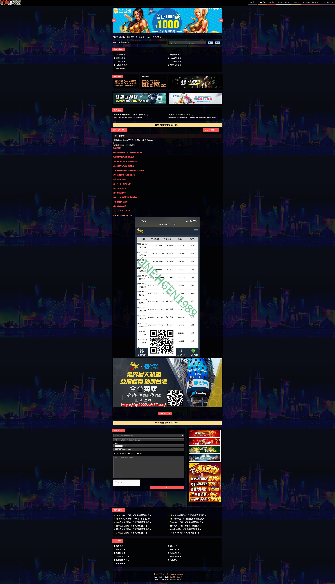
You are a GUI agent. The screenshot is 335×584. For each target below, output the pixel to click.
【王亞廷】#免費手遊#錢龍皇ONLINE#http (152, 86)
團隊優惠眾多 (131, 145)
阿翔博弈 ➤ (175, 550)
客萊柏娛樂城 (175, 65)
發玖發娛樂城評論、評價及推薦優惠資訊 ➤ (133, 529)
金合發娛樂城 (175, 58)
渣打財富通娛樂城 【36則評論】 (181, 115)
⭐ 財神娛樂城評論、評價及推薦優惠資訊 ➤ (134, 519)
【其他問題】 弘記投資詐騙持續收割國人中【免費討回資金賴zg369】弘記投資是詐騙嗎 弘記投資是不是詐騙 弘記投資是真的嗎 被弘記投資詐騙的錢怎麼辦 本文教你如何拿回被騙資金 (125, 80)
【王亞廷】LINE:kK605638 (149, 84)
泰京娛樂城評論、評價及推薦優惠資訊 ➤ (132, 533)
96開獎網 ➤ (120, 546)
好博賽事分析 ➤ (176, 560)
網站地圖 (180, 577)
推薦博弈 (141, 453)
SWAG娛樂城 (120, 69)
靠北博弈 (132, 453)
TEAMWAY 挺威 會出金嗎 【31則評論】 (128, 117)
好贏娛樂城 (174, 55)
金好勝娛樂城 (175, 62)
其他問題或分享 (121, 453)
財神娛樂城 (120, 58)
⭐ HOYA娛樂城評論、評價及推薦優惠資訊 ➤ (133, 515)
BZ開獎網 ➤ (120, 564)
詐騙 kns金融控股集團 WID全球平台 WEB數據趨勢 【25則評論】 (192, 117)
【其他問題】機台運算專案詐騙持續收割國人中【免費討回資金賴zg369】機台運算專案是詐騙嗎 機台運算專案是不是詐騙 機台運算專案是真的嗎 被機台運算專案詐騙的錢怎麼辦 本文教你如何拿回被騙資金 (125, 85)
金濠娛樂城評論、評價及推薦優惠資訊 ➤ (186, 526)
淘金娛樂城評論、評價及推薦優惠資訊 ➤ (186, 522)
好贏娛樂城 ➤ (121, 553)
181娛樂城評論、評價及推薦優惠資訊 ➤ (186, 533)
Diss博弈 (172, 577)
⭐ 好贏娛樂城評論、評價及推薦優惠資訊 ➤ (188, 515)
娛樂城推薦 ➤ (175, 553)
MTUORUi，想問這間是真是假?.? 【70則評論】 (131, 115)
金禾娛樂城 (120, 62)
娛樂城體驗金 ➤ (122, 557)
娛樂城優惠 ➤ (175, 557)
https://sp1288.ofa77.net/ (123, 215)
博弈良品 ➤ (120, 550)
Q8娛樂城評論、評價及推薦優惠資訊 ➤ (185, 529)
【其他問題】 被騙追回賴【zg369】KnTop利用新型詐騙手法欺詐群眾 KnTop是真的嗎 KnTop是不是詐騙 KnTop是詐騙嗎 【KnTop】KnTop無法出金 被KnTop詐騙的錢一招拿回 (125, 83)
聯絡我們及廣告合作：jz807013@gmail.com (169, 574)
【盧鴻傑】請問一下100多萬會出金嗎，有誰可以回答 (152, 81)
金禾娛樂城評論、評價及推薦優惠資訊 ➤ (132, 526)
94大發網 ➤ (174, 546)
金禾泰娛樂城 (121, 65)
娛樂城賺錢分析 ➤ (123, 560)
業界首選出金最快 (119, 145)
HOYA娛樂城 (120, 55)
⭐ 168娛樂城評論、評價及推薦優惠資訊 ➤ (187, 519)
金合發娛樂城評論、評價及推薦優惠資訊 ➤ (133, 522)
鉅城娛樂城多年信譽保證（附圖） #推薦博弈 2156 (133, 140)
